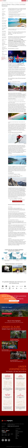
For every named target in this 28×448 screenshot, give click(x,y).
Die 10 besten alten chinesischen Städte (4, 28)
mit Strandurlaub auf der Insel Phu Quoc (16, 118)
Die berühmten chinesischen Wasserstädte (4, 34)
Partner (17, 434)
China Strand (3, 11)
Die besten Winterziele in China (4, 58)
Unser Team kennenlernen (19, 431)
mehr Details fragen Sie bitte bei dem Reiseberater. (15, 132)
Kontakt (17, 438)
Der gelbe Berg (22, 189)
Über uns (17, 430)
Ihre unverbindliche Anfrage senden (17, 201)
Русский (6, 435)
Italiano (3, 435)
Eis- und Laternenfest (17, 152)
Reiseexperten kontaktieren (7, 313)
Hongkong (13, 166)
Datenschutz (17, 435)
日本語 (8, 435)
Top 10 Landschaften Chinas (4, 18)
